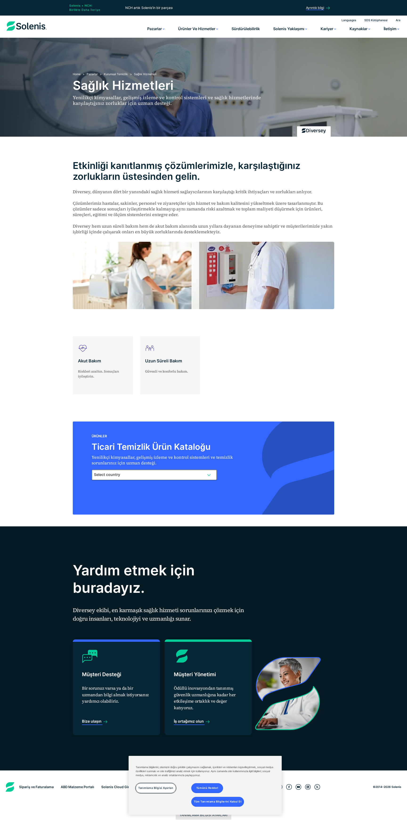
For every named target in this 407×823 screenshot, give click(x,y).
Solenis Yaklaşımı (289, 28)
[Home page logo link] (27, 31)
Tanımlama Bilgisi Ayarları (203, 815)
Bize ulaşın (92, 721)
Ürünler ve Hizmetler (197, 28)
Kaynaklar (359, 28)
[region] (205, 785)
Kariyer (327, 28)
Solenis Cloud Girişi (117, 787)
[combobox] (154, 475)
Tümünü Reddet (207, 788)
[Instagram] (307, 786)
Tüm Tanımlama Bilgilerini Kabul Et (217, 801)
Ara (398, 20)
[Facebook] (289, 786)
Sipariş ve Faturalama (36, 787)
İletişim (390, 28)
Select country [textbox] (107, 474)
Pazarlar (155, 28)
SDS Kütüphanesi (375, 20)
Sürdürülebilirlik (246, 28)
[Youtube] (298, 786)
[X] (317, 786)
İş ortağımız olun (189, 721)
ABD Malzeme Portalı (77, 787)
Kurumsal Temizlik (116, 74)
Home (77, 74)
